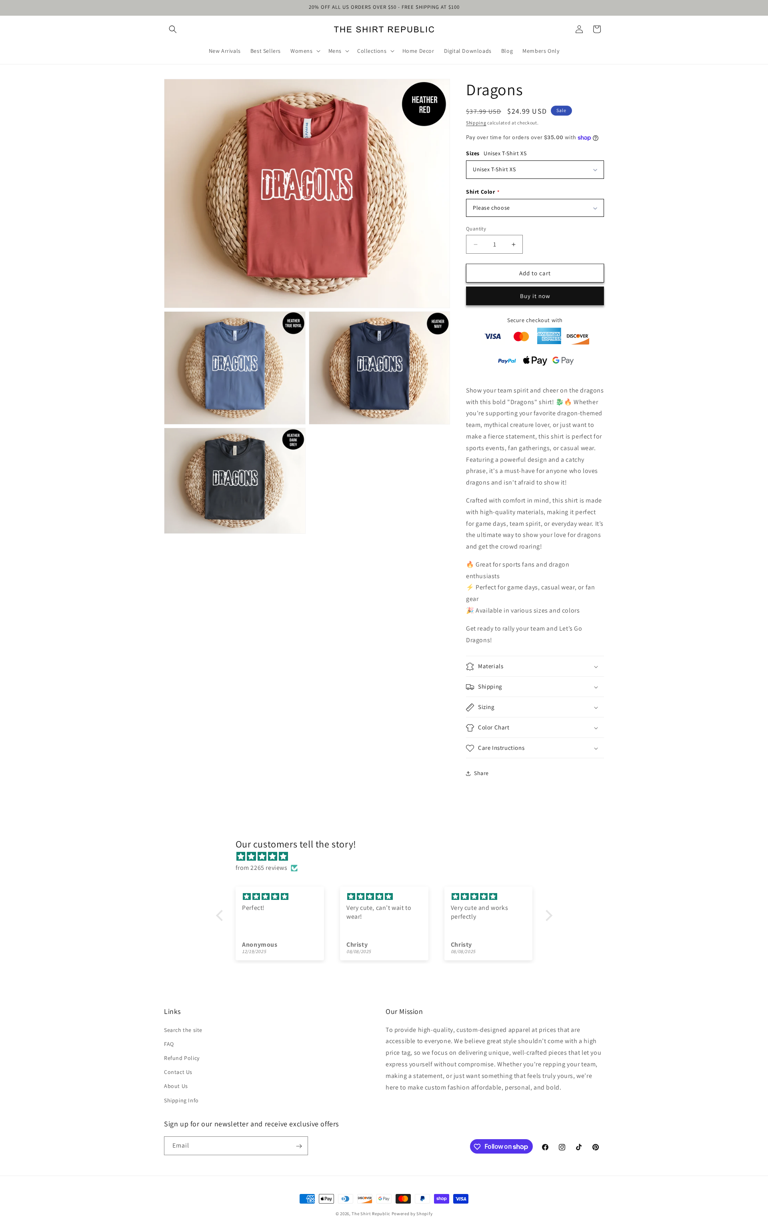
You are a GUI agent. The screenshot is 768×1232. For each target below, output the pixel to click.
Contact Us (178, 1072)
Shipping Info (181, 1100)
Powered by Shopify (412, 1213)
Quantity (476, 228)
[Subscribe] (299, 1146)
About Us (176, 1086)
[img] (388, 856)
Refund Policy (182, 1057)
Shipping (476, 123)
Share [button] (481, 773)
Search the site (183, 1029)
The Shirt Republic (371, 1213)
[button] (173, 29)
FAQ (169, 1043)
